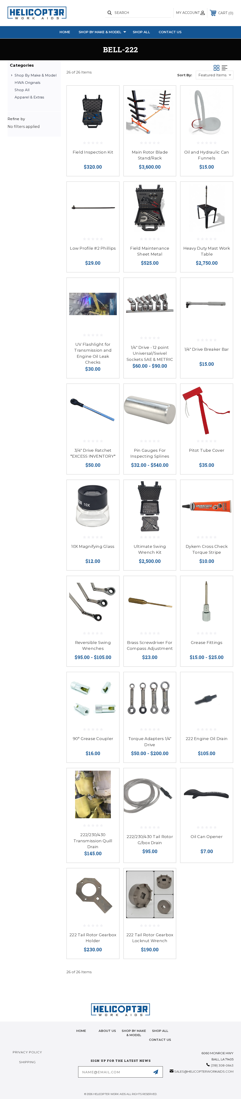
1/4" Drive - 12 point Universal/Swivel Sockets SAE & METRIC (150, 353)
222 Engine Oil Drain (207, 738)
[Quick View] (109, 94)
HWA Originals (27, 82)
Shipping (27, 1062)
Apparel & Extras (29, 97)
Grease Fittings (207, 642)
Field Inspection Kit (93, 152)
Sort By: (184, 75)
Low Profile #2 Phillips (93, 248)
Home (65, 32)
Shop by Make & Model (100, 32)
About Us (107, 1031)
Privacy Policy (27, 1052)
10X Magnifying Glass (92, 546)
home (81, 1031)
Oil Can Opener (207, 836)
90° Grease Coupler (93, 738)
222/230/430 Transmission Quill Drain (92, 840)
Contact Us (170, 32)
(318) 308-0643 (222, 1065)
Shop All (141, 32)
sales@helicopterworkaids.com (203, 1071)
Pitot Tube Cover (206, 450)
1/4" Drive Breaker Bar (207, 349)
